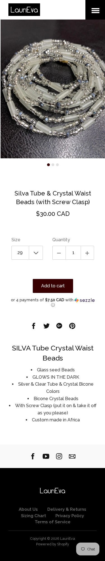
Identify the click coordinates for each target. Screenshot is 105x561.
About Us (28, 509)
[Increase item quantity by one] (87, 253)
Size (15, 239)
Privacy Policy (69, 515)
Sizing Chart (33, 515)
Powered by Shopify (52, 544)
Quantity (61, 239)
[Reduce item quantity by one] (59, 253)
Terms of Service (53, 521)
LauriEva (67, 538)
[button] (53, 302)
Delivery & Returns (66, 509)
